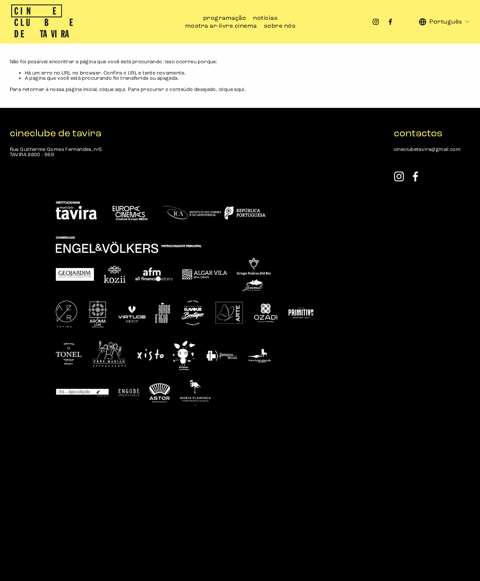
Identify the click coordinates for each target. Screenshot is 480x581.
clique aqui (112, 90)
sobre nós (280, 25)
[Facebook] (390, 21)
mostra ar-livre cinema (221, 25)
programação (224, 17)
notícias (265, 17)
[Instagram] (376, 21)
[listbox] (444, 22)
